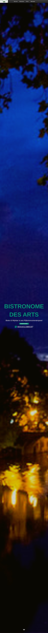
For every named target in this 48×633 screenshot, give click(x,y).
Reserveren (21, 1)
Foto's (27, 1)
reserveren (24, 323)
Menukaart (33, 1)
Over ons (16, 1)
